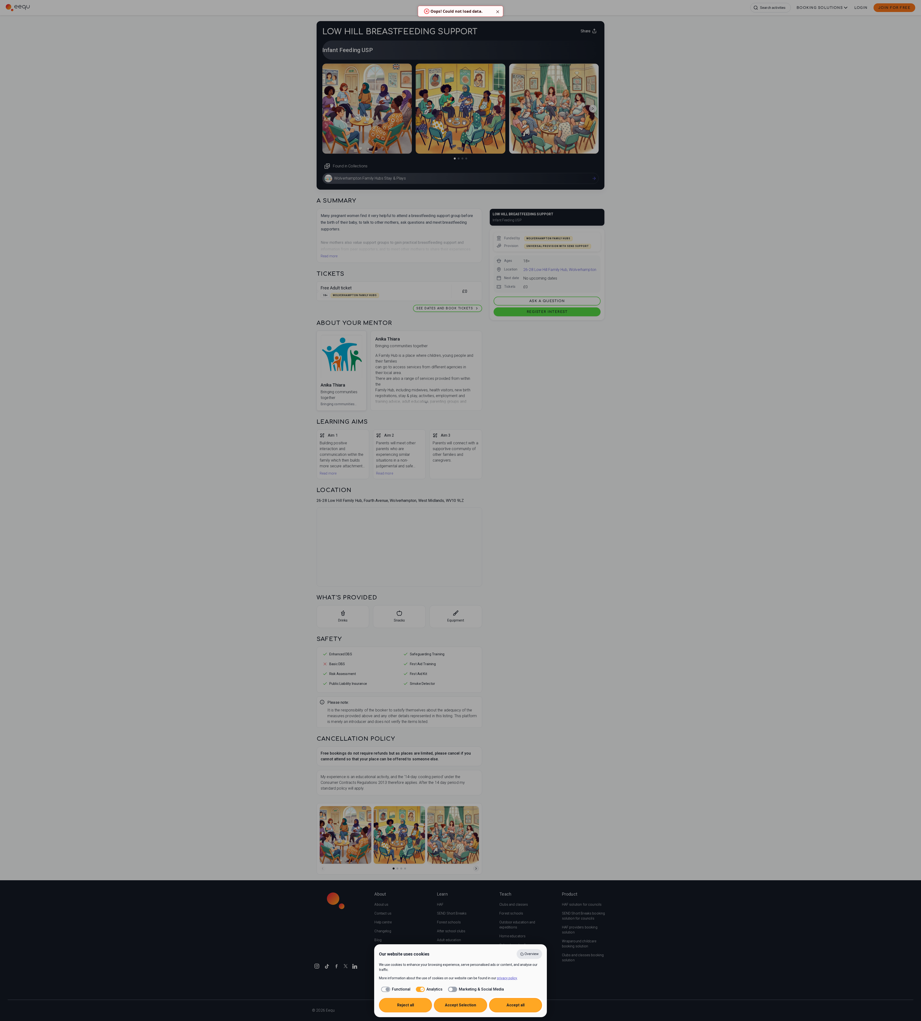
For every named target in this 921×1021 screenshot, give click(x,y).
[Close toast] (497, 11)
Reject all (405, 1005)
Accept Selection (460, 1005)
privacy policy (507, 978)
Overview (532, 954)
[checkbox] (394, 989)
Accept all (516, 1005)
